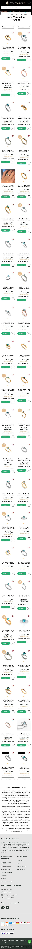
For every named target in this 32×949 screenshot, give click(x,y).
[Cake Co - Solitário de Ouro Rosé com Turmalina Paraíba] (29, 93)
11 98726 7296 (7, 892)
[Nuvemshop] (6, 943)
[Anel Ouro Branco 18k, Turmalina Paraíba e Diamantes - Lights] (13, 265)
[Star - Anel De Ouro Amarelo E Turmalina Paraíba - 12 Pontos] (13, 471)
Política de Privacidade (6, 881)
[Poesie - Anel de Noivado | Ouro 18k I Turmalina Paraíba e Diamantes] (13, 230)
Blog (18, 863)
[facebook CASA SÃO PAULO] (7, 907)
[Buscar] (29, 7)
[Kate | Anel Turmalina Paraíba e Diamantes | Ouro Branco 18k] (29, 538)
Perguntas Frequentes (6, 872)
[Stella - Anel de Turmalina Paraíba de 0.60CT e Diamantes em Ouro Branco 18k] (29, 642)
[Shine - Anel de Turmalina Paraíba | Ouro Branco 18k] (13, 540)
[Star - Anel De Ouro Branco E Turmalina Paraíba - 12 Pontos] (29, 231)
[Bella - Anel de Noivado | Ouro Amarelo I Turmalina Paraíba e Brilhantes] (29, 505)
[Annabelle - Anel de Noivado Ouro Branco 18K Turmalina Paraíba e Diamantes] (13, 678)
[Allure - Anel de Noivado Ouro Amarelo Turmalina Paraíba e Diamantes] (13, 58)
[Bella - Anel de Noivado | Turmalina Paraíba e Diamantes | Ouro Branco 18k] (13, 505)
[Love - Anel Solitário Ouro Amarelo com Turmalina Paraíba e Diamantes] (29, 711)
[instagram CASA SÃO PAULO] (3, 907)
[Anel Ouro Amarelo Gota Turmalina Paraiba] (13, 711)
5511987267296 (7, 889)
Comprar (5, 58)
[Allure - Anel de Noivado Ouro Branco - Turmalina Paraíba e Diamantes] (29, 470)
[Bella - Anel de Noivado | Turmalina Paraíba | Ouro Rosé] (29, 333)
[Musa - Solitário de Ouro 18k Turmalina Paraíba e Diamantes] (13, 162)
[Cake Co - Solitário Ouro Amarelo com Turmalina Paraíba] (29, 400)
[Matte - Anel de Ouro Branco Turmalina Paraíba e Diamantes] (13, 333)
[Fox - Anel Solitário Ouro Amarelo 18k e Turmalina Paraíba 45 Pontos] (13, 643)
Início (6, 14)
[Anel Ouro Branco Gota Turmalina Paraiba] (29, 677)
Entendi (28, 947)
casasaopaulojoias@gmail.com (10, 895)
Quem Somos (20, 860)
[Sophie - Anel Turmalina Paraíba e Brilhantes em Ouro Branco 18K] (29, 573)
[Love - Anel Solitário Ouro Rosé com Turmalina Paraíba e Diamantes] (13, 745)
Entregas (3, 878)
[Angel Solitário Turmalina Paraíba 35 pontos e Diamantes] (13, 298)
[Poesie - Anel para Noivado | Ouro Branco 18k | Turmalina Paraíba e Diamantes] (13, 128)
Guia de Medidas (21, 869)
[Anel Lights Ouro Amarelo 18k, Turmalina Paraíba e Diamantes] (29, 196)
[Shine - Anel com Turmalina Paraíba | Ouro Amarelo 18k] (13, 402)
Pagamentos (4, 875)
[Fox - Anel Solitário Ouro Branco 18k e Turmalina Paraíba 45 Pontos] (29, 60)
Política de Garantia (6, 866)
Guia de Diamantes (21, 866)
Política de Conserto (6, 869)
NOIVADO (11, 14)
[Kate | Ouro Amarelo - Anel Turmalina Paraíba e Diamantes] (13, 367)
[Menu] (3, 3)
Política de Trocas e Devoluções (6, 863)
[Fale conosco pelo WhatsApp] (29, 942)
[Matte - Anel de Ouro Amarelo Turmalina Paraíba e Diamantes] (29, 128)
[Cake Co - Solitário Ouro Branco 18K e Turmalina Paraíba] (13, 607)
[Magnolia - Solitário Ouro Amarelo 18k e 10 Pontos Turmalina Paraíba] (29, 367)
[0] (28, 3)
